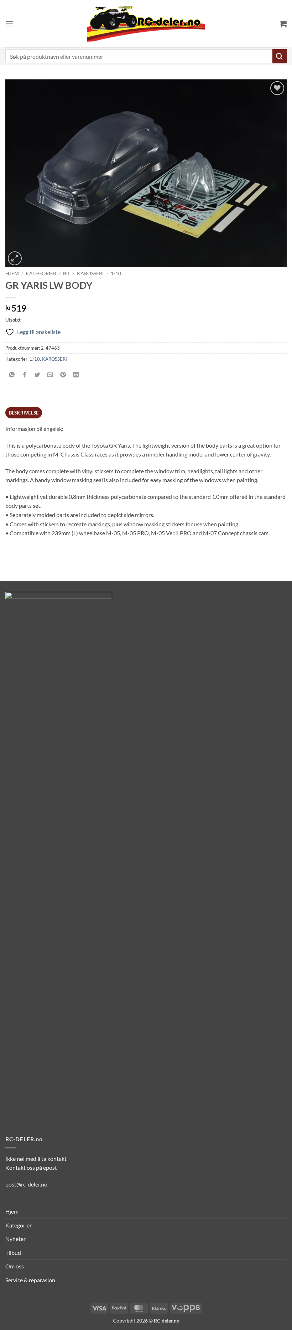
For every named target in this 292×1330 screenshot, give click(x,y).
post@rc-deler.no (26, 1184)
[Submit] (279, 56)
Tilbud (13, 1252)
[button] (9, 23)
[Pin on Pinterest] (63, 375)
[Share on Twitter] (37, 375)
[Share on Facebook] (25, 375)
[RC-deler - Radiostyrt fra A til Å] (146, 24)
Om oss (14, 1266)
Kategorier (41, 273)
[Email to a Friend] (50, 375)
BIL (66, 273)
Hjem (12, 273)
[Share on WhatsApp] (12, 375)
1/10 (116, 273)
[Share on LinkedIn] (76, 375)
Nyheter (15, 1238)
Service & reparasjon (30, 1280)
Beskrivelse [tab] (24, 413)
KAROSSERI (90, 273)
